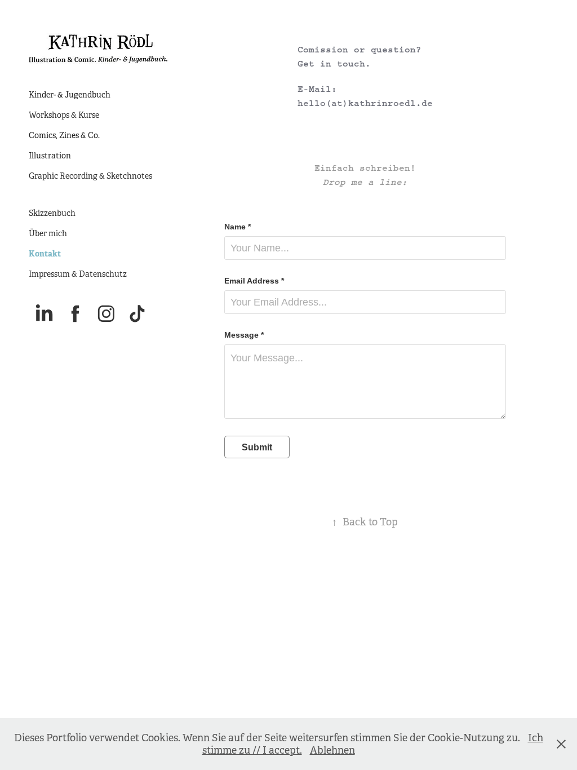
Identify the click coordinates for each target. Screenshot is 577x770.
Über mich (48, 233)
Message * (244, 335)
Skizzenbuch (52, 213)
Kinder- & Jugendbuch (69, 95)
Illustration (50, 156)
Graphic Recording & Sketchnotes (90, 176)
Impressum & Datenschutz (78, 274)
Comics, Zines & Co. (64, 135)
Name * (237, 227)
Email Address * (254, 281)
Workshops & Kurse (64, 115)
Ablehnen (332, 750)
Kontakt (45, 254)
